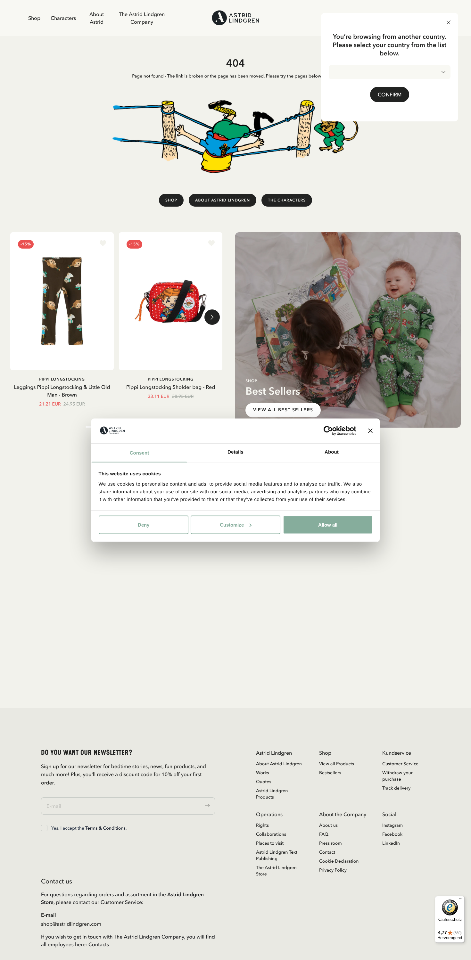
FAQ (323, 834)
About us (328, 825)
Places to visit (270, 843)
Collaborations (271, 834)
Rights (262, 825)
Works (262, 772)
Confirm (389, 94)
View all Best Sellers (283, 410)
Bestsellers (330, 772)
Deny (143, 524)
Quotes (263, 781)
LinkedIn (391, 843)
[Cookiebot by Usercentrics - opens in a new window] (328, 430)
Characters (63, 18)
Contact (327, 852)
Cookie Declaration (339, 861)
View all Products (336, 764)
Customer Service (400, 764)
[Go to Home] (235, 17)
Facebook (392, 834)
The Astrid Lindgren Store (276, 871)
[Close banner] (370, 430)
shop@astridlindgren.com (71, 924)
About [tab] (332, 452)
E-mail (48, 915)
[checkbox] (44, 828)
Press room (330, 843)
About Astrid (96, 18)
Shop (34, 18)
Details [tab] (235, 452)
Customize (232, 524)
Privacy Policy (333, 870)
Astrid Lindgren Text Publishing (276, 855)
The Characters (287, 200)
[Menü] (461, 900)
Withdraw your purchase (397, 776)
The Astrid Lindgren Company (142, 18)
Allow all (327, 524)
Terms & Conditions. (106, 828)
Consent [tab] (139, 452)
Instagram (392, 825)
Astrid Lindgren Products (272, 794)
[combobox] (389, 72)
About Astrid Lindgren (222, 200)
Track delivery (396, 788)
